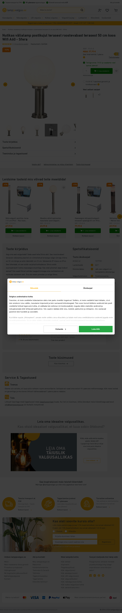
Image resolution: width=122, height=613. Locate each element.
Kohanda (59, 329)
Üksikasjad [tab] (87, 288)
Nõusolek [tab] (34, 288)
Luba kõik (96, 329)
